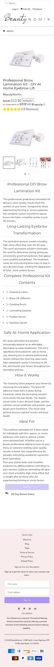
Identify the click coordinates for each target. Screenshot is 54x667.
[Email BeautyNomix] (35, 609)
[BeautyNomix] (27, 19)
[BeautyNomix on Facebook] (19, 609)
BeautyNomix (16, 640)
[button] (27, 104)
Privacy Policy (27, 556)
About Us (27, 539)
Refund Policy (27, 561)
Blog (27, 544)
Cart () (26, 9)
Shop (27, 548)
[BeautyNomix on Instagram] (30, 609)
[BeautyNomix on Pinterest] (24, 609)
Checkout (37, 9)
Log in (15, 9)
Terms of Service (27, 552)
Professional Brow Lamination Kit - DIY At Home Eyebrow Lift (22, 84)
